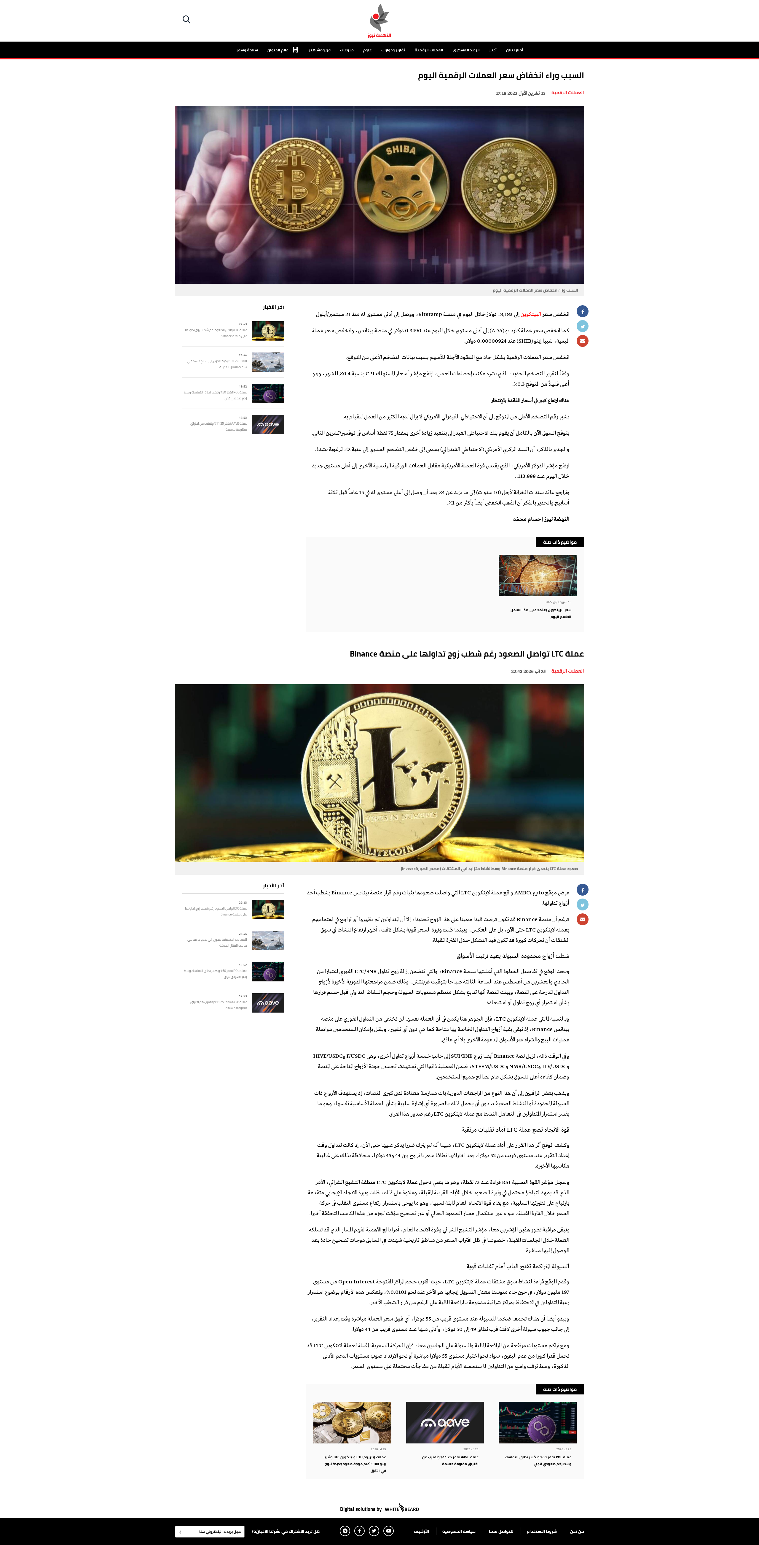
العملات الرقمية (429, 49)
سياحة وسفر (247, 49)
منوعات (347, 49)
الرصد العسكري (466, 49)
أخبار (493, 49)
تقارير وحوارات (393, 49)
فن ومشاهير (320, 49)
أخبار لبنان (514, 49)
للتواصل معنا (501, 1531)
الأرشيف (421, 1531)
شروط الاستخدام (542, 1531)
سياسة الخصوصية (459, 1531)
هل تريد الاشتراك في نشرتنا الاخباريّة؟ (286, 1531)
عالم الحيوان (278, 49)
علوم (367, 49)
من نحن (577, 1531)
